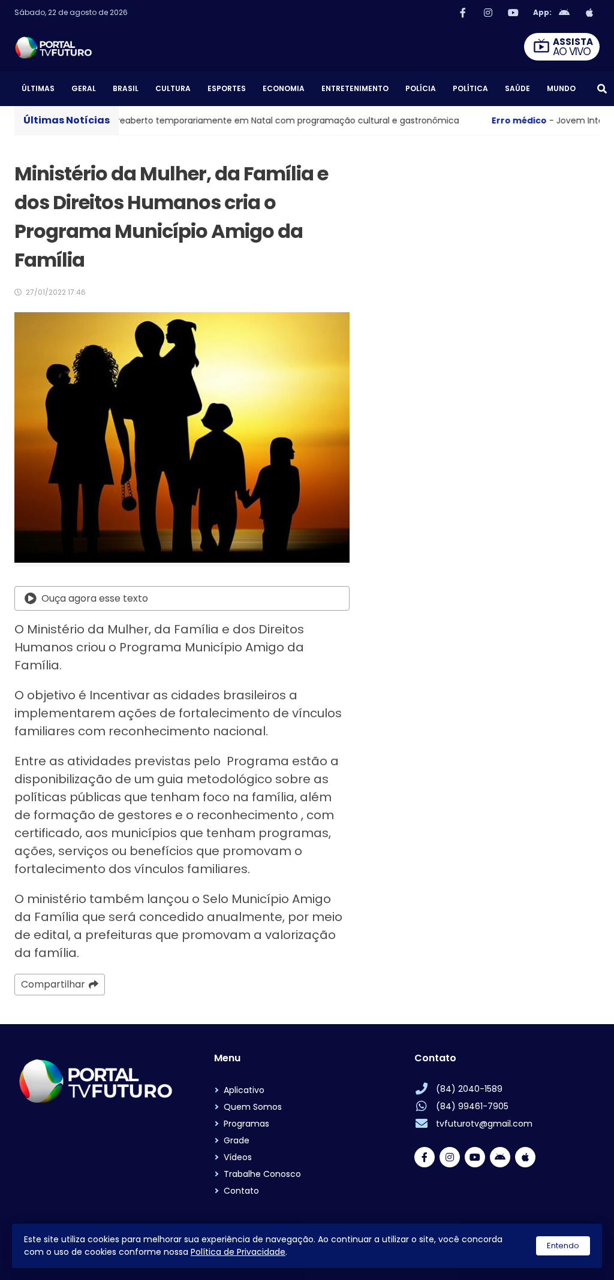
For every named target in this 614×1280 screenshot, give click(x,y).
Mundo (561, 88)
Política (470, 88)
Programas (246, 1124)
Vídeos (238, 1157)
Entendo (563, 1245)
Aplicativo (244, 1090)
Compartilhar (53, 984)
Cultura (173, 88)
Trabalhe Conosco (262, 1174)
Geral (83, 88)
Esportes (226, 88)
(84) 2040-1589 (469, 1089)
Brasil (126, 88)
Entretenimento (355, 88)
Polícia (420, 88)
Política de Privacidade (238, 1252)
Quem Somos (253, 1107)
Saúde (517, 88)
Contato (241, 1191)
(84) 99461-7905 (472, 1106)
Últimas (38, 88)
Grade (236, 1140)
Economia (284, 88)
